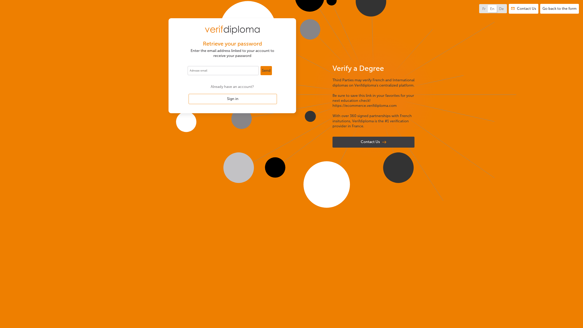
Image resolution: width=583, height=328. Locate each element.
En (492, 9)
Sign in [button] (232, 99)
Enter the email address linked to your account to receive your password (232, 53)
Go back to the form (559, 8)
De (501, 9)
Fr (484, 9)
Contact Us (370, 142)
